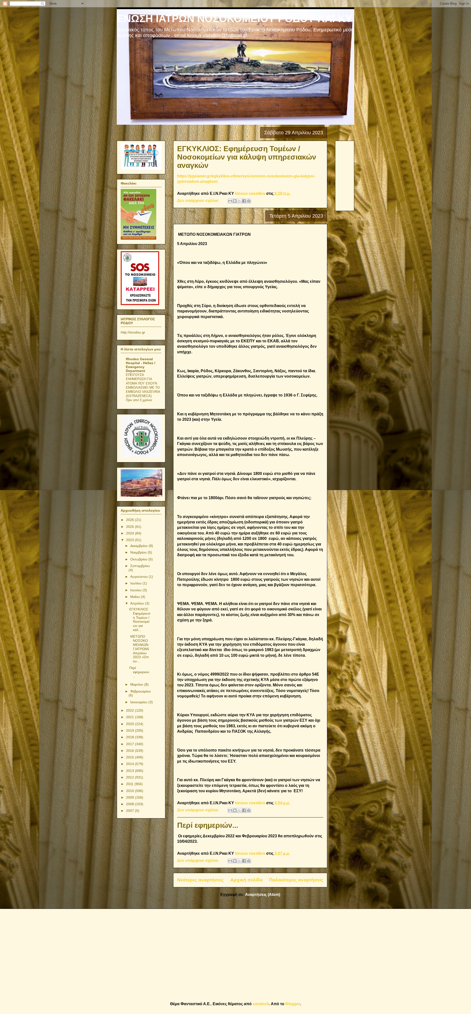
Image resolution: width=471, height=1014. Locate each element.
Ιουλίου (136, 583)
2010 (130, 791)
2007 (130, 811)
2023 (130, 540)
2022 (130, 710)
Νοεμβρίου (139, 552)
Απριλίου (137, 603)
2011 (130, 784)
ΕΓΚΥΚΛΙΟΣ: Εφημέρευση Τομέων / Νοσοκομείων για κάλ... (139, 619)
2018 (130, 737)
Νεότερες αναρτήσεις (200, 879)
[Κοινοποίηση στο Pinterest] (248, 200)
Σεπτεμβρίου (140, 566)
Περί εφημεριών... (207, 825)
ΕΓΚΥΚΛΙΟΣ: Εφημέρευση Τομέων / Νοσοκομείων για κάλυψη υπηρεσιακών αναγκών (246, 157)
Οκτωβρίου (139, 559)
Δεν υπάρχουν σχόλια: (198, 200)
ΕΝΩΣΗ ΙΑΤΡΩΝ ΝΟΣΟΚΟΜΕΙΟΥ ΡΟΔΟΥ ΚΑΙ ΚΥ (234, 18)
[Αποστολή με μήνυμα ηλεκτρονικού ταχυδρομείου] (230, 200)
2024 (130, 533)
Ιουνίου (136, 590)
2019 (130, 730)
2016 (130, 751)
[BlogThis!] (234, 200)
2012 (130, 777)
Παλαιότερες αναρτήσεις (296, 879)
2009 (130, 797)
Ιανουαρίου (139, 702)
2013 (130, 771)
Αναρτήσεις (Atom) (262, 894)
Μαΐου (135, 597)
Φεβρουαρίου (140, 691)
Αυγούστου (139, 577)
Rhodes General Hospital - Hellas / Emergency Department (140, 365)
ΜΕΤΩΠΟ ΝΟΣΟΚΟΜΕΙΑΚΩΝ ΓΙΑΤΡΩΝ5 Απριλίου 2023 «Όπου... (139, 648)
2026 (130, 520)
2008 (130, 804)
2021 (130, 717)
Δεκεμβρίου (139, 546)
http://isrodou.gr (133, 332)
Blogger (292, 1004)
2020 (130, 724)
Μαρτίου (137, 684)
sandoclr (261, 1004)
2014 (130, 764)
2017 (130, 744)
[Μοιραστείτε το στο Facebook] (244, 200)
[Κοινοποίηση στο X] (239, 200)
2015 (130, 757)
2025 (130, 527)
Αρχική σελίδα (246, 879)
